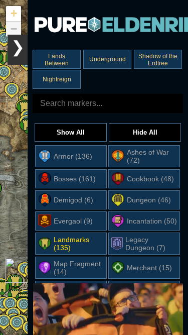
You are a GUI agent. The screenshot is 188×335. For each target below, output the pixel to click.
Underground (107, 59)
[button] (24, 108)
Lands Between (57, 60)
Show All (71, 132)
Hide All (145, 132)
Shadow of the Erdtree (157, 60)
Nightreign (57, 79)
